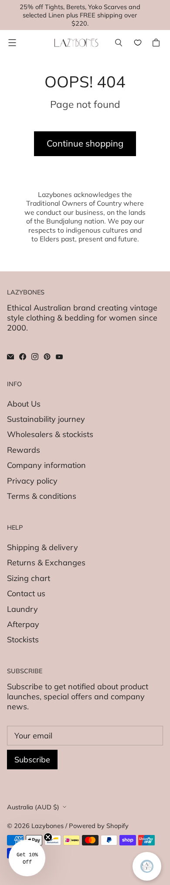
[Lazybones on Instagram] (35, 357)
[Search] (118, 42)
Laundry (22, 609)
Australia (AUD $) (33, 807)
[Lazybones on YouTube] (59, 357)
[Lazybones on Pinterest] (47, 357)
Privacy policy (32, 481)
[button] (27, 858)
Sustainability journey (46, 419)
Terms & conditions (41, 496)
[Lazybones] (76, 43)
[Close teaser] (48, 837)
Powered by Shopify (99, 826)
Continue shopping (85, 143)
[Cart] (157, 42)
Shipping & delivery (42, 547)
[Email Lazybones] (10, 357)
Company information (46, 465)
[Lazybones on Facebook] (23, 357)
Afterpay (23, 624)
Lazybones (47, 826)
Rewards (23, 450)
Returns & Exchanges (46, 563)
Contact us (26, 593)
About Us (24, 404)
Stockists (23, 640)
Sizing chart (28, 578)
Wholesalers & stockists (50, 434)
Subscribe (32, 760)
